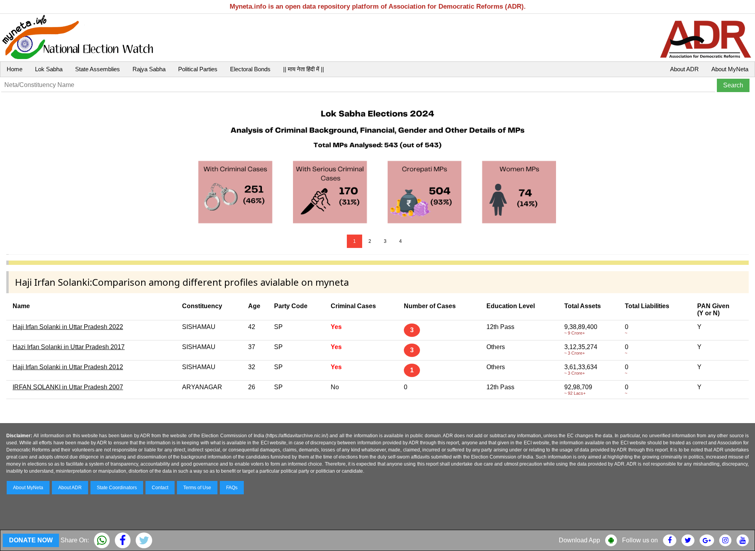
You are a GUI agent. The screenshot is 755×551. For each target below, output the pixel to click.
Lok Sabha (49, 69)
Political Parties (197, 69)
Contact (160, 487)
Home (14, 69)
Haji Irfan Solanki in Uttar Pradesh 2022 (68, 327)
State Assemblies (97, 69)
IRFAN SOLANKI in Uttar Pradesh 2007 (68, 387)
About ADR (684, 69)
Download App (579, 540)
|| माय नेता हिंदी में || (303, 69)
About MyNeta (729, 69)
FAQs (232, 487)
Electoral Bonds (250, 69)
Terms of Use (197, 487)
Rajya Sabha (149, 69)
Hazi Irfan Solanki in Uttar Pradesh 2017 (69, 347)
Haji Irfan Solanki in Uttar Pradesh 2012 (68, 367)
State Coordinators (117, 487)
